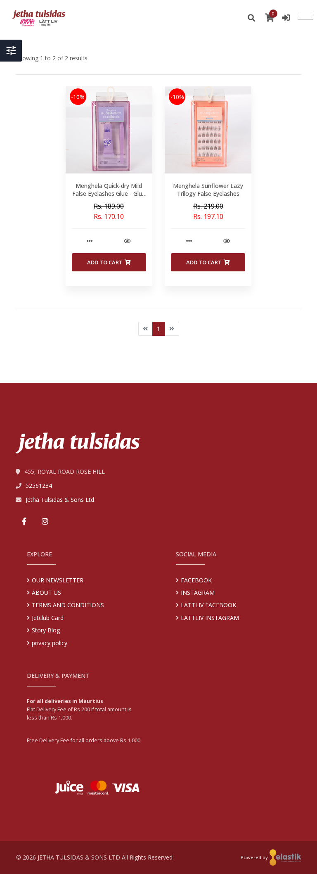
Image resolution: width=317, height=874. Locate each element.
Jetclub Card (48, 618)
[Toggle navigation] (305, 15)
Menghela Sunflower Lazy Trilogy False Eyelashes (208, 190)
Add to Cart (105, 262)
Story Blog (46, 630)
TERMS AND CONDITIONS (68, 605)
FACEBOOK (196, 580)
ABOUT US (46, 592)
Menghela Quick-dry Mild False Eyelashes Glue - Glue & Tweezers (108, 194)
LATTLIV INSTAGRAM (210, 618)
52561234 (39, 485)
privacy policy (49, 643)
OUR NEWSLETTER (57, 580)
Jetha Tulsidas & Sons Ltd (60, 500)
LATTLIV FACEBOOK (208, 605)
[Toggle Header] (11, 51)
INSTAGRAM (198, 592)
